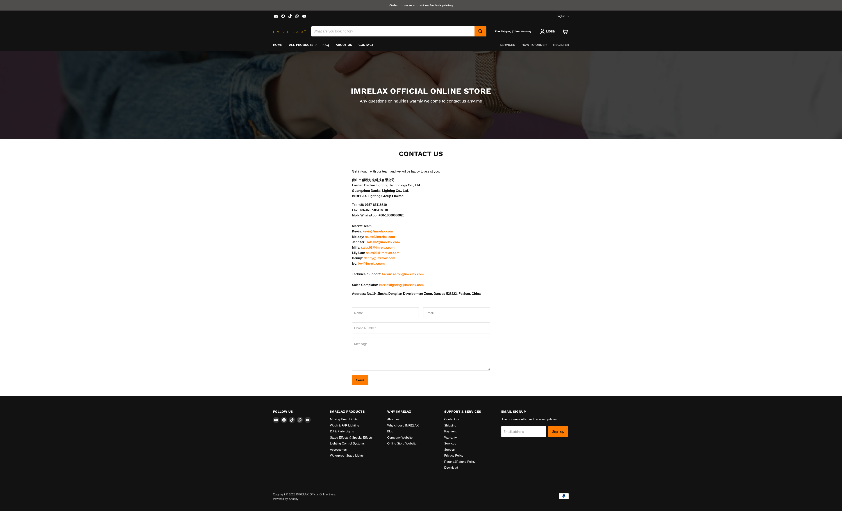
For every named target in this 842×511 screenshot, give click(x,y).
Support (449, 449)
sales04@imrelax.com (382, 253)
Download (451, 467)
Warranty (450, 437)
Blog (390, 431)
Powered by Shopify (285, 498)
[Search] (480, 31)
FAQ (326, 45)
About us (344, 45)
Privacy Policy (453, 455)
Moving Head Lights (344, 419)
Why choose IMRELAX (403, 425)
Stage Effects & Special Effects (351, 437)
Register (561, 45)
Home (277, 45)
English (561, 16)
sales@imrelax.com (380, 237)
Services (507, 45)
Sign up (558, 431)
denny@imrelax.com (379, 258)
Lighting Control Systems (347, 443)
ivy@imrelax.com (371, 263)
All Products (301, 45)
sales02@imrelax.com (383, 242)
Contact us (451, 419)
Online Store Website (402, 443)
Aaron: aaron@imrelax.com (403, 274)
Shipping (450, 425)
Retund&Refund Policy (459, 461)
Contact (366, 45)
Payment (450, 431)
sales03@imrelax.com (377, 247)
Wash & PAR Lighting (344, 425)
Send (360, 380)
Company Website (400, 437)
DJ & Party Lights (342, 431)
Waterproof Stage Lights (347, 455)
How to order (534, 45)
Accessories (338, 449)
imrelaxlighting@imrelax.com (401, 285)
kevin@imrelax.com (378, 231)
